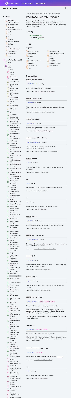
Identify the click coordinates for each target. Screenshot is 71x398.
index (45, 13)
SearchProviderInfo (35, 35)
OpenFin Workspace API (11, 8)
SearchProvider (53, 13)
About (11, 3)
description (49, 131)
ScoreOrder (39, 352)
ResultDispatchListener (47, 301)
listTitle (48, 269)
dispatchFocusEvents (52, 151)
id (46, 209)
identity (48, 228)
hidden (48, 172)
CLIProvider (40, 39)
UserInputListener (42, 329)
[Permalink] (45, 79)
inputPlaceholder (51, 249)
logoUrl (48, 290)
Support (17, 3)
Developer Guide (26, 3)
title (47, 378)
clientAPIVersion (50, 91)
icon (47, 191)
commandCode (50, 112)
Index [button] (29, 44)
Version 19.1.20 (40, 3)
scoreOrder (49, 360)
